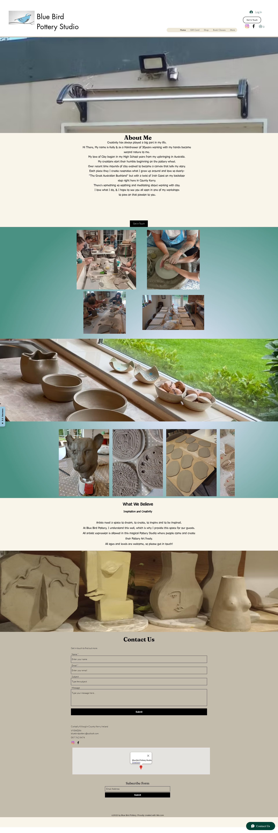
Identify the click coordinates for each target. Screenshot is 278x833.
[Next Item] (229, 462)
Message (76, 688)
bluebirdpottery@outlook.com (85, 733)
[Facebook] (253, 26)
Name (74, 654)
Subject (75, 677)
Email (74, 665)
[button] (262, 26)
